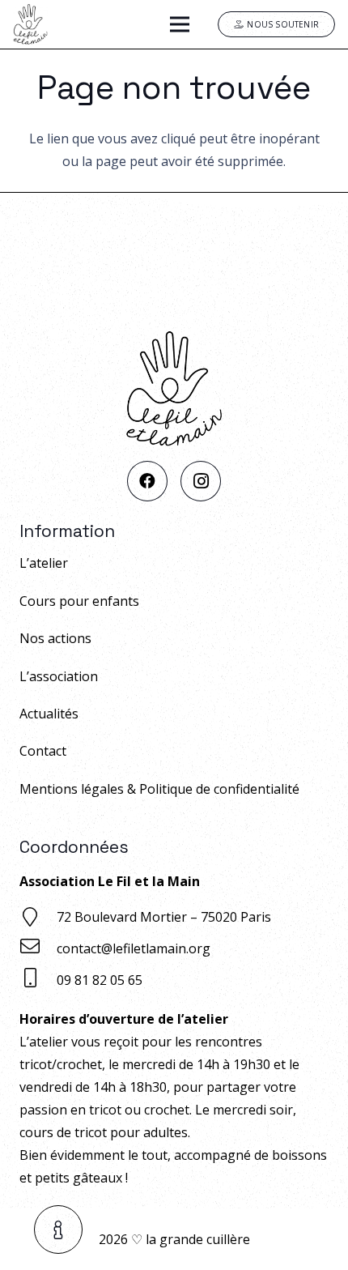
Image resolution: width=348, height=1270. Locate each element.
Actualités (49, 713)
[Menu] (179, 24)
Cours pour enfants (79, 600)
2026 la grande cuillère (174, 1239)
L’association (58, 675)
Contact (42, 751)
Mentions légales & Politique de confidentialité (159, 788)
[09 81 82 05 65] (38, 979)
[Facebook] (147, 481)
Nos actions (55, 638)
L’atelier (43, 563)
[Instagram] (200, 481)
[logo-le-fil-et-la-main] (30, 24)
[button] (59, 1229)
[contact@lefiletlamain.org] (38, 948)
